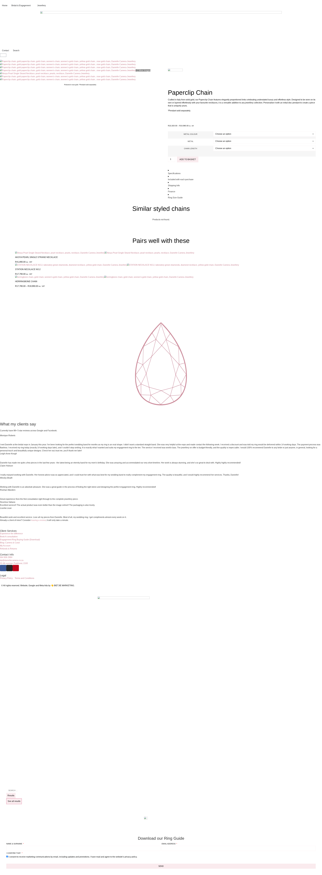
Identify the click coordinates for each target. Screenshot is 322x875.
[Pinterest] (16, 568)
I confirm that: (13, 853)
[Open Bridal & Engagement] (32, 5)
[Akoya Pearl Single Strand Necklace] (45, 73)
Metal (190, 141)
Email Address (169, 844)
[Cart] (3, 55)
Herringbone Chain (26, 281)
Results (11, 795)
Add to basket (187, 159)
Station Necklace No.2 (28, 269)
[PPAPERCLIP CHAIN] (68, 61)
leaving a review (38, 520)
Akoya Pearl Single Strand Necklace (36, 257)
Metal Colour (190, 134)
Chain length (190, 148)
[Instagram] (9, 568)
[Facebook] (3, 568)
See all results (14, 801)
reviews (223, 115)
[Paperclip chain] (68, 76)
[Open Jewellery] (47, 5)
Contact (171, 115)
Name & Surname (14, 844)
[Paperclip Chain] (68, 64)
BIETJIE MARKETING (64, 585)
